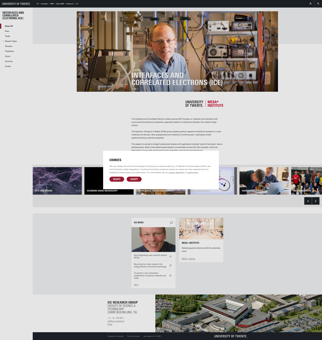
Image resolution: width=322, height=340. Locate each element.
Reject (116, 179)
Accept (134, 179)
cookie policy (192, 172)
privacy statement (176, 172)
